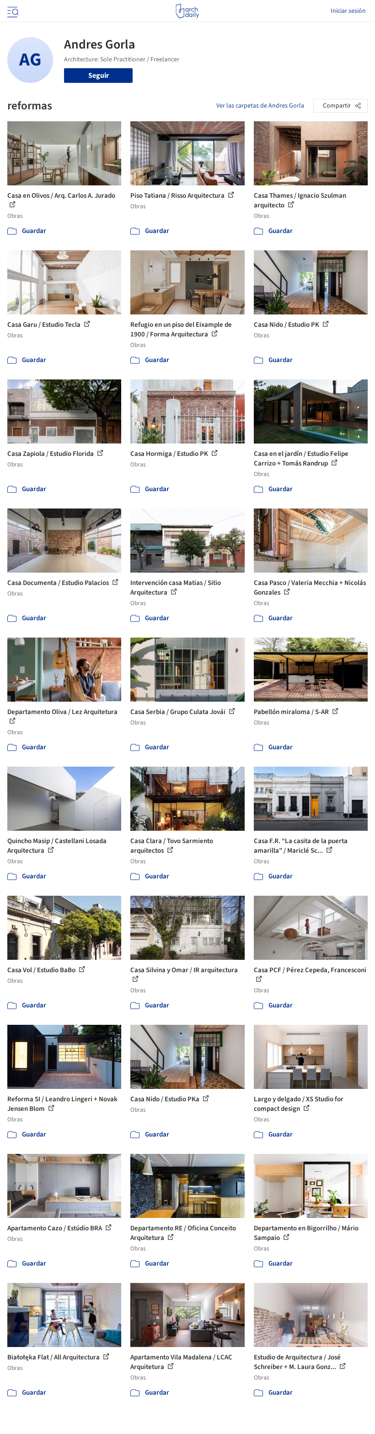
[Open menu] (11, 11)
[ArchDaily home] (187, 11)
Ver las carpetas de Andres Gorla (260, 106)
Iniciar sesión (348, 11)
